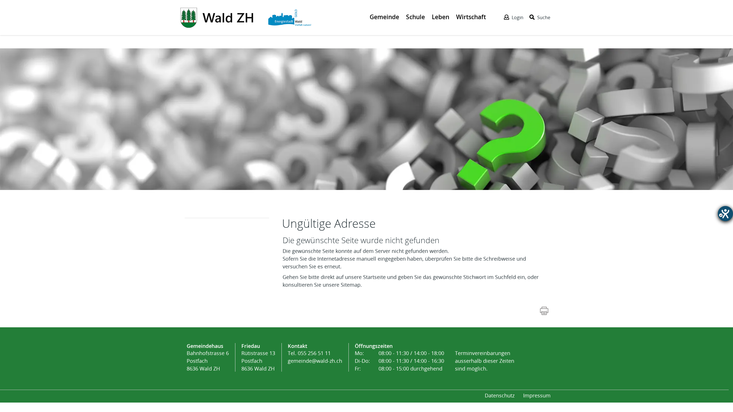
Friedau (250, 345)
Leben (440, 17)
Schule (415, 17)
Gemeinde (384, 17)
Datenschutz (500, 396)
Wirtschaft (471, 17)
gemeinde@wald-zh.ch (315, 361)
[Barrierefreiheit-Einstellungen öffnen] (725, 213)
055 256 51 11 (314, 353)
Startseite (374, 277)
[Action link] (217, 17)
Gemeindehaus (205, 345)
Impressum (537, 396)
